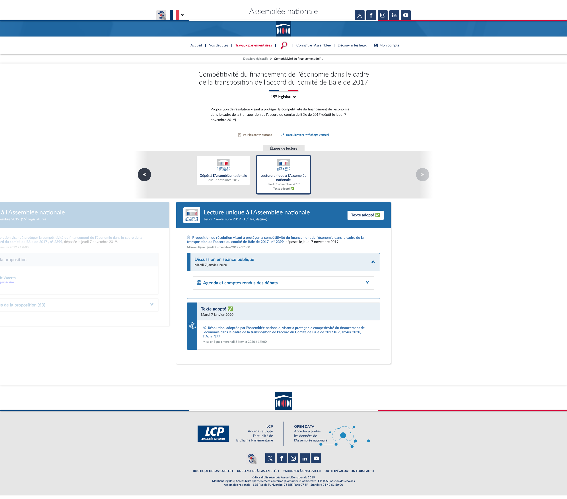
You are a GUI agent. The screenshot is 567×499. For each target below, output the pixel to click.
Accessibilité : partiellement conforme (259, 481)
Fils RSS (323, 481)
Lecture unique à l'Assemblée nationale (283, 174)
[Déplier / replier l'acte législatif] (283, 262)
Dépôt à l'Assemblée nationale (223, 170)
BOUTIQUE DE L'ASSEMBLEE (212, 471)
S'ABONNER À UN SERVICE (301, 471)
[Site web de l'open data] (328, 433)
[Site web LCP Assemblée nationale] (239, 433)
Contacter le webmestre (300, 481)
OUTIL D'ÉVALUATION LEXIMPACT (348, 471)
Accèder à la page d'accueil (283, 27)
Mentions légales (223, 481)
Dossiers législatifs (255, 58)
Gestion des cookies (342, 481)
